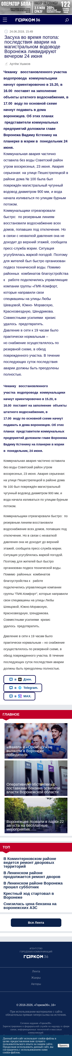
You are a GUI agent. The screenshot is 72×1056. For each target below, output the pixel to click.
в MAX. (23, 696)
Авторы (36, 983)
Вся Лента (36, 922)
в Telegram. (26, 688)
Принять (63, 1045)
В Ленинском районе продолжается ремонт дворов (31, 875)
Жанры (36, 977)
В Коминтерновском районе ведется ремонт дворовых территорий (29, 862)
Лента (36, 971)
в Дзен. (23, 679)
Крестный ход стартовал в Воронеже (28, 895)
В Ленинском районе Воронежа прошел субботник (33, 885)
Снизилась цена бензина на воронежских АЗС (29, 906)
